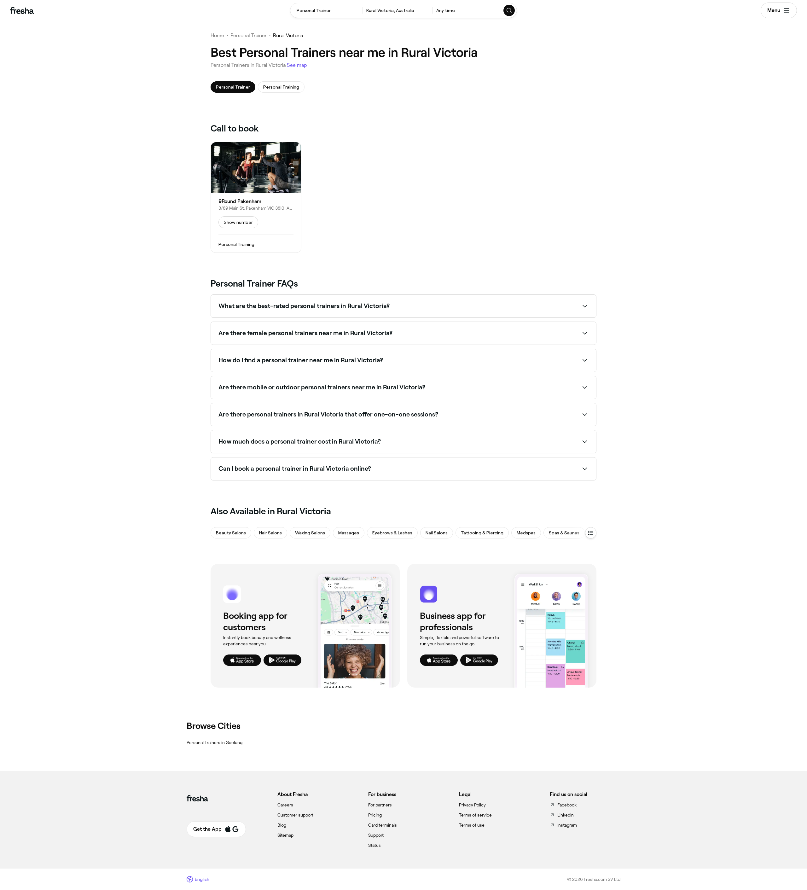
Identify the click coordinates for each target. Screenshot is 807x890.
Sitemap (285, 835)
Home (217, 35)
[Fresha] (22, 10)
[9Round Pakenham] (256, 197)
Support (376, 835)
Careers (285, 804)
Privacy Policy (472, 804)
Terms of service (475, 814)
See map (297, 65)
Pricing (375, 814)
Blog (281, 825)
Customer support (295, 814)
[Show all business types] (590, 532)
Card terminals (382, 825)
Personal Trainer (248, 35)
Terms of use (472, 825)
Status (374, 845)
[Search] (509, 10)
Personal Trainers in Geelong (214, 742)
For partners (380, 804)
